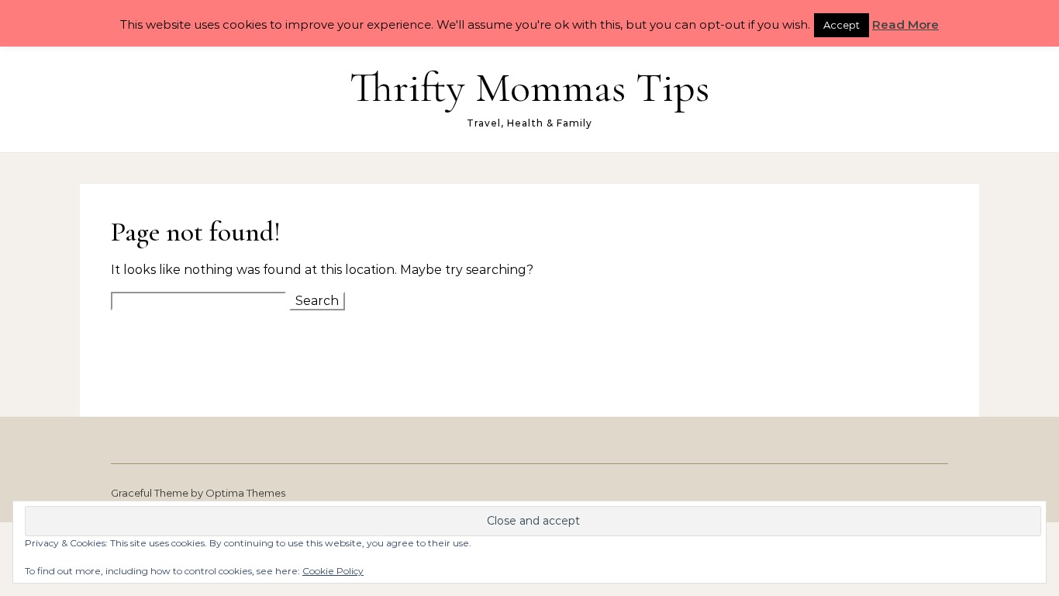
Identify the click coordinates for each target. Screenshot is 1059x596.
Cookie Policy (333, 571)
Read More (905, 24)
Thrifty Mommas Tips (529, 87)
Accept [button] (841, 25)
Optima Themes (245, 493)
